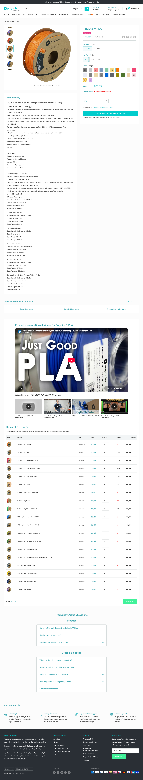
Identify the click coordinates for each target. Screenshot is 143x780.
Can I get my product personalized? (54, 642)
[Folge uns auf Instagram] (61, 772)
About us (57, 739)
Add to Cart (130, 601)
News (55, 742)
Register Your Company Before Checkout (110, 113)
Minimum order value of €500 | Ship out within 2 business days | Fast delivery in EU (71, 2)
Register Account (119, 14)
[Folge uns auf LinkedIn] (69, 772)
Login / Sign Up (113, 10)
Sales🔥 (90, 14)
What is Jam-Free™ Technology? (20, 107)
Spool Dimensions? (15, 194)
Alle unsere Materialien (62, 751)
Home (6, 21)
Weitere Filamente (47, 14)
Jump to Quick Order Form (103, 107)
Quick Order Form (102, 14)
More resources (133, 302)
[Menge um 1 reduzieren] (96, 101)
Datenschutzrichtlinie (90, 757)
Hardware (62, 14)
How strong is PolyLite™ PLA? (19, 179)
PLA (5, 14)
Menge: (85, 101)
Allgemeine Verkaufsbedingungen (90, 749)
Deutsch (7, 769)
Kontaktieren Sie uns (90, 742)
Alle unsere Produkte (61, 748)
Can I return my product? (50, 635)
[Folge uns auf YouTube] (65, 772)
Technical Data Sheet (71, 309)
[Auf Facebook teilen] (123, 37)
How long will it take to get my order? (55, 681)
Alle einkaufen (59, 745)
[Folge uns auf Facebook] (54, 772)
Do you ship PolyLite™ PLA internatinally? (57, 667)
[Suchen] (87, 9)
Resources (86, 745)
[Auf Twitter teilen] (131, 37)
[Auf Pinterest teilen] (127, 37)
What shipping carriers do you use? (54, 674)
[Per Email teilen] (134, 37)
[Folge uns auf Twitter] (58, 772)
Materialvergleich (78, 14)
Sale (55, 755)
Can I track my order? (48, 689)
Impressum (86, 760)
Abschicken (119, 756)
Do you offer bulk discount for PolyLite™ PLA (58, 628)
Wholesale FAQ (88, 739)
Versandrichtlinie (89, 754)
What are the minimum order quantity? (55, 660)
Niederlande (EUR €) (22, 769)
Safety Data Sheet (26, 309)
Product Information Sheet (116, 309)
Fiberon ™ (31, 14)
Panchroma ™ (17, 14)
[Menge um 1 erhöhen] (106, 101)
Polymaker (87, 37)
